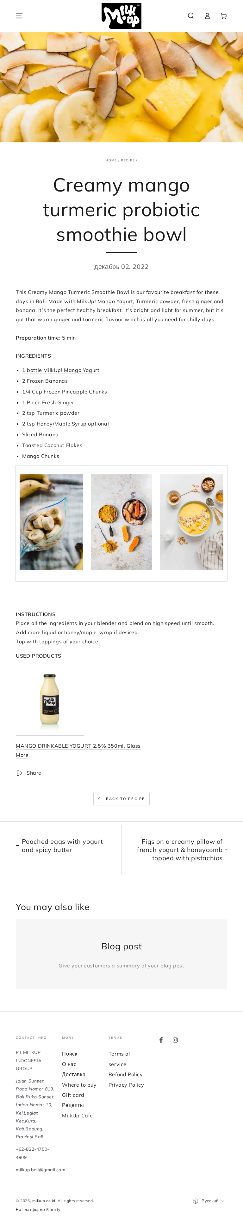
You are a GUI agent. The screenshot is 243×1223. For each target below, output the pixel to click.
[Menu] (19, 16)
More (22, 755)
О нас (69, 1064)
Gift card (73, 1095)
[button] (191, 16)
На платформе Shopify (38, 1209)
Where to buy (79, 1085)
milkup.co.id (43, 1200)
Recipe (128, 160)
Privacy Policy (126, 1085)
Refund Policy (126, 1074)
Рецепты (73, 1105)
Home (111, 160)
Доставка (73, 1074)
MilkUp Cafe (77, 1115)
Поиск (69, 1054)
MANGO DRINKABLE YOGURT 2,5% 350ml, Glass (78, 746)
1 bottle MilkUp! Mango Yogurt (60, 370)
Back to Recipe (125, 799)
